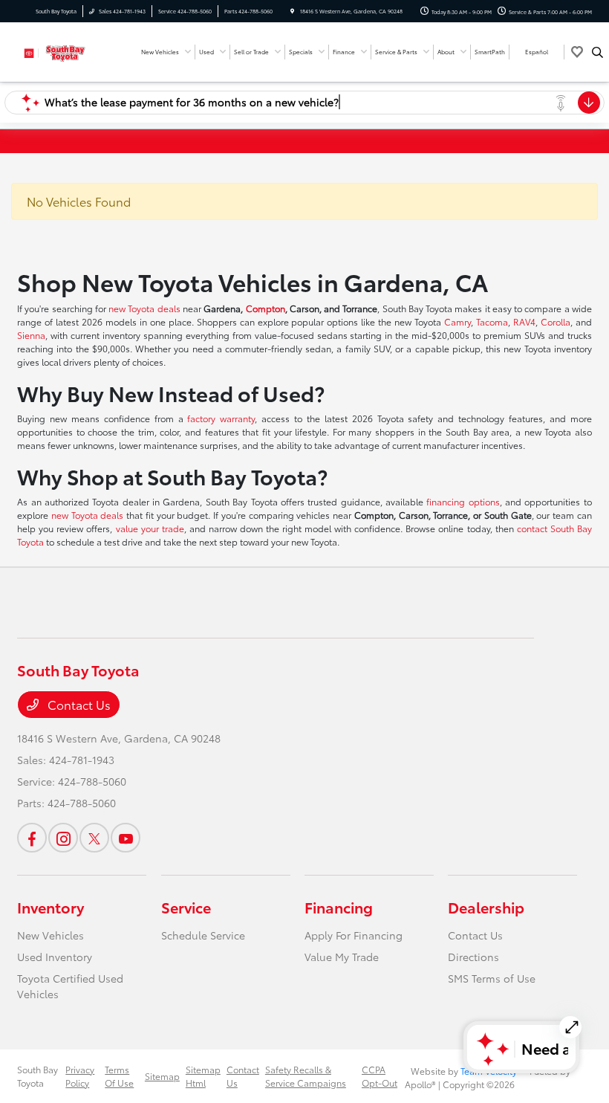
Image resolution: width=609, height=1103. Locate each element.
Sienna (31, 335)
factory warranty (221, 418)
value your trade (150, 528)
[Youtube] (125, 838)
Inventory (50, 906)
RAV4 (524, 321)
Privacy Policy (79, 1076)
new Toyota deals (144, 308)
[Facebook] (32, 838)
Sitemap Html (203, 1076)
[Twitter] (94, 838)
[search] (597, 52)
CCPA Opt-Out (379, 1076)
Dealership (486, 906)
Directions (473, 956)
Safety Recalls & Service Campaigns (305, 1076)
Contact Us (78, 704)
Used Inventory (54, 956)
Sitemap (162, 1076)
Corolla (555, 321)
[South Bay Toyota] (57, 50)
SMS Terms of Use (491, 978)
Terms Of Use (119, 1076)
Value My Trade (341, 956)
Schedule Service (203, 935)
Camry (457, 321)
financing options (462, 501)
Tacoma (492, 321)
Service (186, 906)
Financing (338, 906)
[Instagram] (63, 838)
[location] (292, 11)
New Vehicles (50, 935)
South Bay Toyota (37, 1076)
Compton (265, 308)
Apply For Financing (353, 935)
